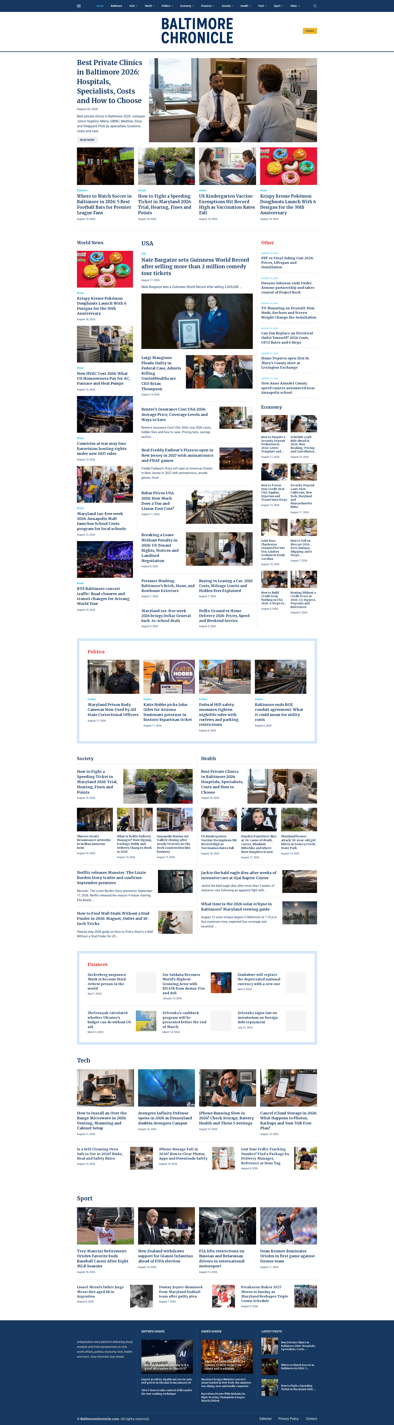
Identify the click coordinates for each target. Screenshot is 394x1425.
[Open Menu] (79, 6)
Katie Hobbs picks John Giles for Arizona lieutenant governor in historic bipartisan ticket (167, 712)
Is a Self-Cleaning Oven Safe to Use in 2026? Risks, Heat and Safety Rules (100, 1153)
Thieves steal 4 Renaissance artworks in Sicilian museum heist (94, 842)
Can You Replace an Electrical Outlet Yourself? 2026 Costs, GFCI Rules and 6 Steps (287, 337)
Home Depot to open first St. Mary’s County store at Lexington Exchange (285, 362)
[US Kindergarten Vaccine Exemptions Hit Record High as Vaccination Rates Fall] (227, 184)
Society (226, 5)
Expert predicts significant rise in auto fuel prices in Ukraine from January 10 (166, 1381)
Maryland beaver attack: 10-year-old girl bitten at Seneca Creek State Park (298, 842)
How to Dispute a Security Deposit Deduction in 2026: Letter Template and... (273, 444)
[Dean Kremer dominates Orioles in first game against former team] (288, 1238)
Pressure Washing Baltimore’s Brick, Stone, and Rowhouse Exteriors (168, 586)
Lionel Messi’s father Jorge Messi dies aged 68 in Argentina (100, 1291)
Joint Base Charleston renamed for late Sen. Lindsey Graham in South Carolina (273, 550)
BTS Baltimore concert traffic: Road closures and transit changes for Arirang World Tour (103, 596)
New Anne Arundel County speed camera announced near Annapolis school (288, 388)
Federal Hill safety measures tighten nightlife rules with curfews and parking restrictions (218, 714)
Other (293, 5)
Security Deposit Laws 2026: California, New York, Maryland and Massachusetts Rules (303, 496)
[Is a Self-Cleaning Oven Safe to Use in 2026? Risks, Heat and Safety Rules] (141, 1158)
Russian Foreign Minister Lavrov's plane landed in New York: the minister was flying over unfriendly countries (226, 1383)
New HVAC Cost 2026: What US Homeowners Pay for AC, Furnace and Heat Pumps (103, 378)
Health (244, 5)
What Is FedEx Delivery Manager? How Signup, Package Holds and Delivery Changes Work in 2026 (134, 844)
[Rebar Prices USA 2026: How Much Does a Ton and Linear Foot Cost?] (219, 507)
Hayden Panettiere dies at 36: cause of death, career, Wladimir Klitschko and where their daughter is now (258, 844)
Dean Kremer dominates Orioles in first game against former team (287, 1256)
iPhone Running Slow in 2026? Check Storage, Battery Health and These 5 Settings (226, 1118)
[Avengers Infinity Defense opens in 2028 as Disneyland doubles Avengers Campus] (166, 1100)
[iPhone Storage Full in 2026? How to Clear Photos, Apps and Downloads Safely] (223, 1158)
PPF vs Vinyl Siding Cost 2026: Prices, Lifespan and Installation (287, 262)
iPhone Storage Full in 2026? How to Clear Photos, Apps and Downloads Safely (183, 1153)
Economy (185, 5)
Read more (87, 140)
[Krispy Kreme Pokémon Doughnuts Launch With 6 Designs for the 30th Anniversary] (288, 184)
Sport (277, 5)
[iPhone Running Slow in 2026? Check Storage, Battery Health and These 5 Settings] (227, 1100)
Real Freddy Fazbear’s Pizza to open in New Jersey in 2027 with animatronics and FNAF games (177, 455)
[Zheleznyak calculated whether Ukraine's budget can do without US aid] (146, 1021)
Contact (310, 31)
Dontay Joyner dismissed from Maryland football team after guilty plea (180, 1291)
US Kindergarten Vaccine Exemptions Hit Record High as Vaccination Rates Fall (219, 842)
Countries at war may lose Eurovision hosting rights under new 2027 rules (102, 448)
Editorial (265, 1419)
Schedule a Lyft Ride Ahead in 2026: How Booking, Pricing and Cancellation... (304, 444)
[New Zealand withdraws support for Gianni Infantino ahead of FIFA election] (166, 1238)
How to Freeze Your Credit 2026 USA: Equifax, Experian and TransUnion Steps (274, 492)
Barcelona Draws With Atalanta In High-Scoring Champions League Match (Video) (223, 1397)
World (148, 5)
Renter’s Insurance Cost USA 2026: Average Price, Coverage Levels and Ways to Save (174, 414)
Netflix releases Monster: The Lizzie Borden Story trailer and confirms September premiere (111, 877)
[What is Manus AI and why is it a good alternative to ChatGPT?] (167, 1356)
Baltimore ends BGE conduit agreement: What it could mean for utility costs (279, 712)
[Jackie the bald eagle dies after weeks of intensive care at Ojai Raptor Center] (299, 881)
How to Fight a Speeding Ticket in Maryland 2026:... (298, 1387)
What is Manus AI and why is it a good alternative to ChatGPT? (166, 1367)
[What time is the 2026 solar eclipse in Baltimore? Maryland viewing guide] (299, 912)
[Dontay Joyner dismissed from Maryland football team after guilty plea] (223, 1296)
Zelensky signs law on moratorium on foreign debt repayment (258, 1017)
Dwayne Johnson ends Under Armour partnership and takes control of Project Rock (287, 287)
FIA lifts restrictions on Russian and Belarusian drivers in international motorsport (222, 1258)
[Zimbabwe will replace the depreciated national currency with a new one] (296, 982)
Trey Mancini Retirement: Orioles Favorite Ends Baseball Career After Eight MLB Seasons (102, 1258)
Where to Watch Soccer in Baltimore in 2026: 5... (297, 1366)
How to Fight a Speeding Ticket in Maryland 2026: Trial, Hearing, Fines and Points (97, 782)
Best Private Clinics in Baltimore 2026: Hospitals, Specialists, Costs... (298, 1346)
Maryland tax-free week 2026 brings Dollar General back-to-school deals (166, 616)
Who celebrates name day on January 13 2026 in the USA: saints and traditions (224, 1365)
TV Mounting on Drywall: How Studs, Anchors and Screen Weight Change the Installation (288, 312)
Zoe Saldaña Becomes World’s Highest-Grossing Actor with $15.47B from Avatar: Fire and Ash (184, 984)
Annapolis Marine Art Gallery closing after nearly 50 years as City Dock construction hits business (173, 844)
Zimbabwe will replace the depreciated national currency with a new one (259, 979)
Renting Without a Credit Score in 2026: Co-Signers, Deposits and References (303, 600)
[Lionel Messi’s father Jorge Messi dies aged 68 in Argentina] (141, 1296)
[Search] (315, 6)
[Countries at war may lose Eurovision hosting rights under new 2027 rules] (105, 429)
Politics (166, 5)
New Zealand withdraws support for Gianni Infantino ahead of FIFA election (165, 1256)
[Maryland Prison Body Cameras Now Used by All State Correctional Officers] (113, 691)
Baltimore (116, 5)
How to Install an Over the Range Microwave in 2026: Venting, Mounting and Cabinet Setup (102, 1120)
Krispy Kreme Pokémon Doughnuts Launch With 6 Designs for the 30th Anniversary (101, 306)
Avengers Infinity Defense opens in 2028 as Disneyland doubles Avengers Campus (165, 1118)
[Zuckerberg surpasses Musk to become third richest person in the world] (146, 982)
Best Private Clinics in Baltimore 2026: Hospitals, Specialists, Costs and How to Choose (109, 82)
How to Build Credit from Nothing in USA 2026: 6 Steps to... (274, 598)
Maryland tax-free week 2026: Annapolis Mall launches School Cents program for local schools (101, 521)
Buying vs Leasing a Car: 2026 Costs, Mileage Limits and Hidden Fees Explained (226, 586)
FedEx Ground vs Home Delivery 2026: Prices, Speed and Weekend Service (224, 616)
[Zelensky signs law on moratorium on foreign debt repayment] (296, 1021)
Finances (206, 5)
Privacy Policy (288, 1419)
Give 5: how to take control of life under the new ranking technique (166, 1392)
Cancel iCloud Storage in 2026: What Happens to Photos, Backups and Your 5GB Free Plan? (288, 1120)
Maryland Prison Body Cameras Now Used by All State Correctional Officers (113, 709)
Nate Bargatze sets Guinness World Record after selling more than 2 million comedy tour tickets (195, 267)
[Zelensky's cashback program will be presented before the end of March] (221, 1021)
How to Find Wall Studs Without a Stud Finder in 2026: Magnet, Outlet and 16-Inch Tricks (113, 918)
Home (99, 5)
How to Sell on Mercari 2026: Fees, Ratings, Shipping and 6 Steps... (301, 548)
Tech (261, 5)
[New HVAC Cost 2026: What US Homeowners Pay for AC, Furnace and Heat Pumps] (105, 359)
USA (132, 5)
